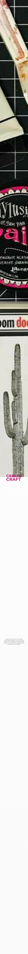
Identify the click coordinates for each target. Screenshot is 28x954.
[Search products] (25, 95)
